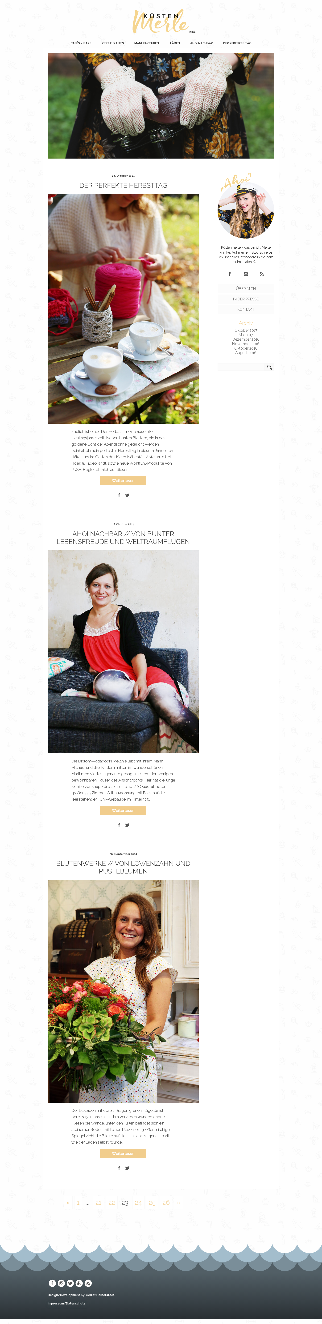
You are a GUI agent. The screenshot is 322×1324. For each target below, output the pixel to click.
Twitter (70, 1283)
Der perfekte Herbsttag (123, 185)
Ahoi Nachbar (201, 43)
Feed (262, 274)
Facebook (230, 274)
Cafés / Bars (80, 43)
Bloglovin (79, 1283)
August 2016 (245, 353)
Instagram (246, 274)
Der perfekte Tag (237, 43)
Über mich (246, 289)
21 (98, 1202)
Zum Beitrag (161, 117)
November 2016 (246, 344)
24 (138, 1202)
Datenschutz (75, 1303)
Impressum (56, 1303)
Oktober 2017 (246, 330)
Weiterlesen (123, 481)
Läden (175, 43)
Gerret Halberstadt (100, 1295)
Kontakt (245, 309)
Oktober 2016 (245, 348)
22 (111, 1202)
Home (169, 43)
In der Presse (246, 299)
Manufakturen (146, 43)
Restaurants (113, 43)
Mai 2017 (246, 335)
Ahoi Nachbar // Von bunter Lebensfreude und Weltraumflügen (123, 538)
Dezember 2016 (246, 339)
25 (152, 1202)
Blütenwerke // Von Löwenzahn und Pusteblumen (123, 867)
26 (166, 1202)
